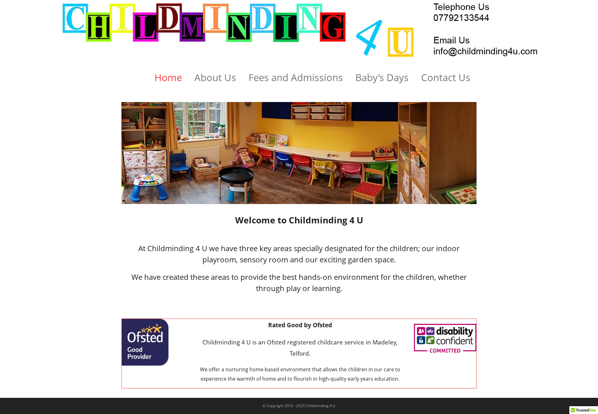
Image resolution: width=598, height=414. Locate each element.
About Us (215, 77)
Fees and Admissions (296, 77)
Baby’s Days (382, 77)
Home (168, 77)
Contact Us (445, 77)
